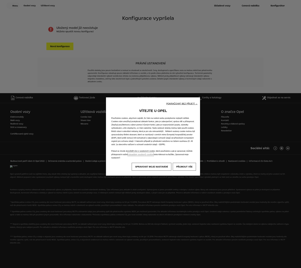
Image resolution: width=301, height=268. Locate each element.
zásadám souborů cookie (140, 154)
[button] (182, 103)
